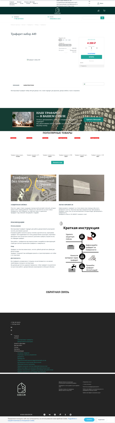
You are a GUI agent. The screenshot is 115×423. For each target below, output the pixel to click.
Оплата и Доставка (29, 2)
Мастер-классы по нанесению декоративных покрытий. (66, 390)
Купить (91, 57)
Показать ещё (57, 162)
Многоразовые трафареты (25, 339)
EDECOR (58, 13)
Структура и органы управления (27, 355)
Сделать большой (93, 119)
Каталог (19, 2)
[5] (94, 39)
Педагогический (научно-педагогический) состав (32, 360)
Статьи (28, 3)
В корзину (91, 53)
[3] (91, 39)
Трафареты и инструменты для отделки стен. (69, 386)
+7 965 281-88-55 (18, 18)
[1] (88, 39)
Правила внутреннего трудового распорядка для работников (35, 370)
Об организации (19, 351)
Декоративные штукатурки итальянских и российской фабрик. (68, 382)
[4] (93, 39)
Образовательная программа (26, 364)
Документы (21, 356)
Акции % (35, 3)
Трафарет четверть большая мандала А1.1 (53, 155)
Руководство (21, 358)
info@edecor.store (55, 18)
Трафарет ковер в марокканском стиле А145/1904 (23, 155)
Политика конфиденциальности (91, 386)
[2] (90, 39)
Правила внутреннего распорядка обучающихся (32, 371)
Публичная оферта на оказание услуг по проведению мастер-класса (93, 389)
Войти (101, 3)
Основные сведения (23, 353)
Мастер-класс (13, 3)
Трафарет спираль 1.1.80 (97, 155)
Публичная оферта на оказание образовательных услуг (34, 368)
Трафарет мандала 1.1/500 (65, 155)
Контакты (12, 4)
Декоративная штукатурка (25, 341)
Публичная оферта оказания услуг (92, 392)
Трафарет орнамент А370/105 (34, 155)
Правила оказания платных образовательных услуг (32, 366)
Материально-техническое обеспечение (29, 362)
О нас (21, 3)
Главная (12, 2)
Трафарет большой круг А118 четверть (84, 155)
